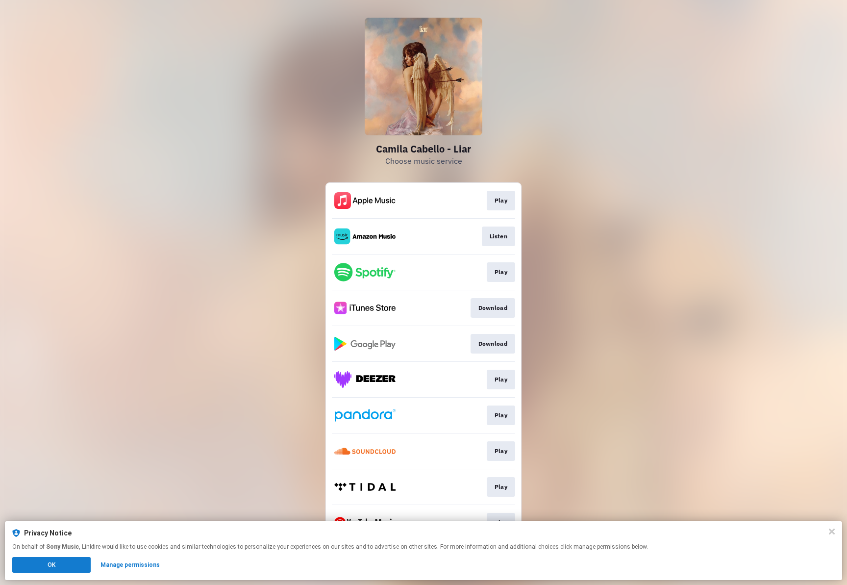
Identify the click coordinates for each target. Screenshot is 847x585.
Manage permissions (130, 564)
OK (51, 564)
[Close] (832, 531)
